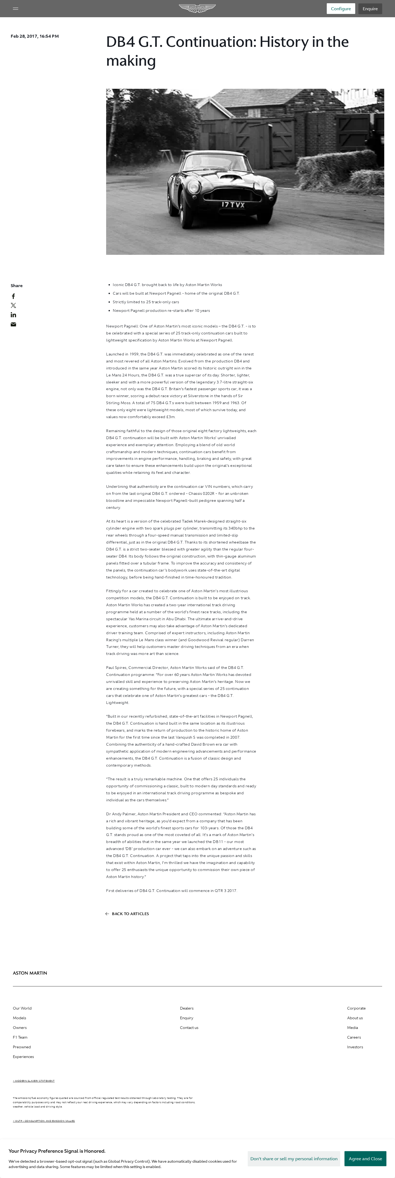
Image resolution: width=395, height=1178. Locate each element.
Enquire (370, 9)
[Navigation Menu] (15, 8)
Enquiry (186, 1017)
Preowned (22, 1047)
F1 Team (20, 1037)
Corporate (356, 1008)
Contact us (189, 1027)
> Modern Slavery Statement (34, 1080)
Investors (355, 1047)
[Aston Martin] (197, 8)
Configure (341, 9)
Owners (20, 1027)
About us (355, 1017)
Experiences (23, 1056)
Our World (22, 1008)
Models (19, 1017)
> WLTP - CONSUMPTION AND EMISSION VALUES (44, 1121)
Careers (354, 1037)
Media (352, 1027)
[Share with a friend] (16, 325)
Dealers (186, 1008)
